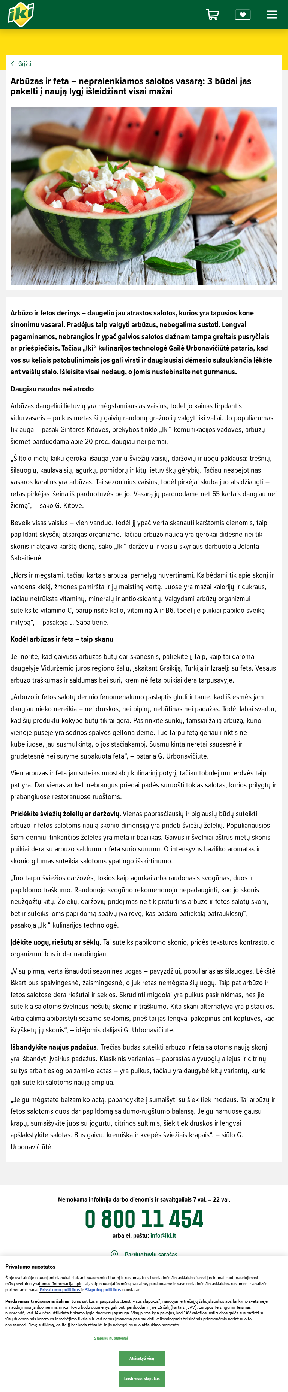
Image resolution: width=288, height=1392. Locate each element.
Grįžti (25, 63)
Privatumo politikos (60, 1289)
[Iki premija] (243, 14)
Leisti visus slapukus (142, 1379)
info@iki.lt (163, 1235)
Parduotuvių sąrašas (151, 1254)
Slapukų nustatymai (111, 1338)
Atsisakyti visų (141, 1358)
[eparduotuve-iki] (212, 14)
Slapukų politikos (103, 1289)
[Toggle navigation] (271, 14)
